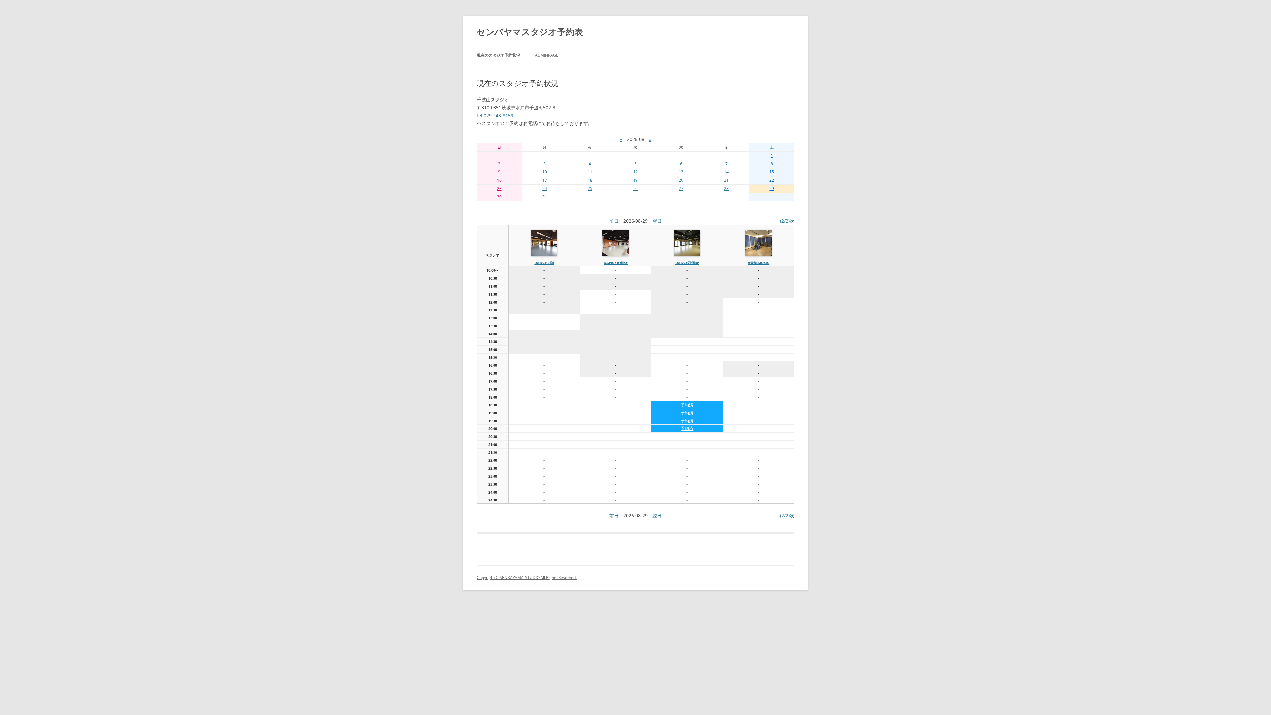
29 (771, 188)
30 (499, 197)
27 (681, 188)
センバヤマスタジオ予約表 (530, 32)
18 (590, 180)
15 (771, 172)
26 (635, 188)
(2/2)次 (787, 221)
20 (681, 180)
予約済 (687, 405)
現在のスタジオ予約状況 (498, 55)
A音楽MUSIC (758, 262)
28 (726, 188)
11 (590, 172)
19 (635, 180)
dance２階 (544, 262)
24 (544, 188)
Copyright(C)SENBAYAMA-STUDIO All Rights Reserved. (527, 577)
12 (635, 172)
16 (499, 180)
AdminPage (546, 55)
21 (726, 180)
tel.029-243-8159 (495, 115)
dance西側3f (687, 262)
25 (590, 188)
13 (681, 172)
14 (726, 172)
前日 (614, 221)
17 (544, 180)
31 (544, 197)
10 (544, 172)
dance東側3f (616, 262)
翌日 (657, 221)
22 (771, 180)
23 (499, 188)
